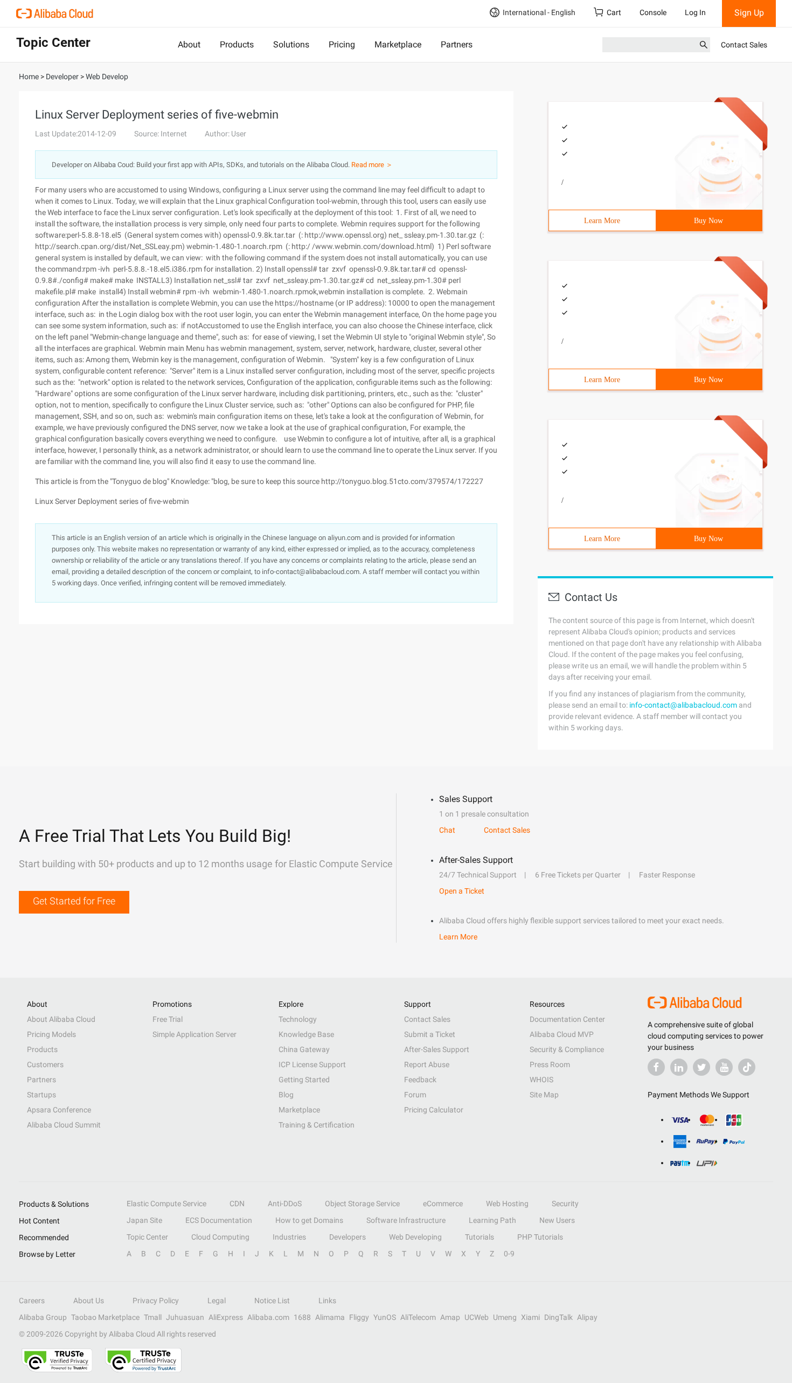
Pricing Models (51, 1034)
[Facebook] (656, 1067)
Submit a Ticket (429, 1034)
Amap (450, 1317)
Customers (45, 1064)
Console (653, 12)
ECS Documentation (218, 1220)
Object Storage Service (362, 1203)
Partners (457, 44)
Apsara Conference (59, 1109)
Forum (415, 1094)
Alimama (330, 1317)
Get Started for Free (74, 901)
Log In (695, 12)
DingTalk (558, 1317)
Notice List (272, 1300)
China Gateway (304, 1049)
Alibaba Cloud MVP (562, 1034)
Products (237, 44)
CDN (237, 1203)
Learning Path (492, 1220)
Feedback (420, 1079)
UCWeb (476, 1317)
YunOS (384, 1317)
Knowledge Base (306, 1034)
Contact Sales (744, 44)
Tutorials (479, 1237)
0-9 (509, 1253)
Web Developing (415, 1237)
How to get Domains (309, 1220)
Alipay (587, 1317)
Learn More (602, 221)
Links (327, 1300)
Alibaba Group (43, 1317)
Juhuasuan (185, 1317)
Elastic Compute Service (166, 1203)
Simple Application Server (194, 1034)
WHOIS (541, 1079)
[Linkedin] (678, 1067)
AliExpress (226, 1317)
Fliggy (359, 1317)
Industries (289, 1237)
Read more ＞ (372, 165)
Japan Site (144, 1220)
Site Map (544, 1094)
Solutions (291, 44)
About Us (88, 1300)
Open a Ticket (461, 891)
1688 (302, 1317)
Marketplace (397, 44)
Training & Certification (317, 1125)
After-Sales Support (436, 1049)
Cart (614, 12)
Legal (216, 1300)
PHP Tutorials (540, 1237)
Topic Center (147, 1237)
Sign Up (749, 13)
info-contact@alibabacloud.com (683, 705)
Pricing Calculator (433, 1109)
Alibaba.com (268, 1317)
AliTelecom (418, 1317)
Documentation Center (567, 1019)
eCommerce (443, 1203)
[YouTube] (724, 1067)
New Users (557, 1220)
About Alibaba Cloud (61, 1019)
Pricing (342, 44)
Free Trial (167, 1019)
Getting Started (304, 1079)
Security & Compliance (567, 1049)
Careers (32, 1300)
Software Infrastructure (406, 1220)
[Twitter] (701, 1067)
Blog (286, 1094)
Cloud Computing (220, 1237)
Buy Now (708, 221)
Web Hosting (507, 1203)
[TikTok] (746, 1067)
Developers (347, 1237)
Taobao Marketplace (105, 1317)
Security (565, 1203)
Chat (447, 830)
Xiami (530, 1317)
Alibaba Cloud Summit (64, 1125)
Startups (41, 1094)
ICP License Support (312, 1064)
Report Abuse (426, 1064)
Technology (298, 1019)
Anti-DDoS (285, 1203)
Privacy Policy (156, 1300)
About (189, 44)
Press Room (550, 1064)
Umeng (505, 1317)
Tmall (153, 1317)
